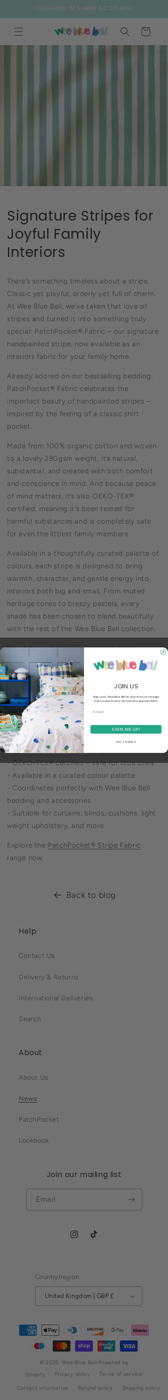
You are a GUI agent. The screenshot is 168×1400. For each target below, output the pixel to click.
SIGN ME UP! (126, 729)
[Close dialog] (163, 651)
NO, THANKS (126, 742)
